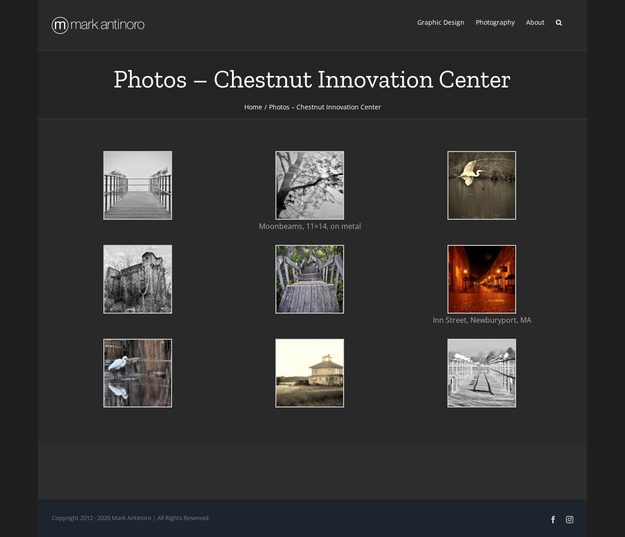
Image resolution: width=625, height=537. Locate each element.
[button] (559, 21)
